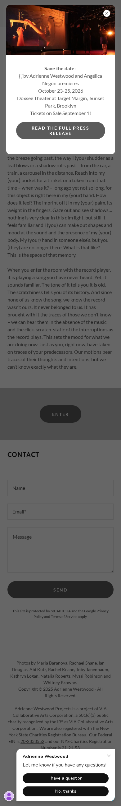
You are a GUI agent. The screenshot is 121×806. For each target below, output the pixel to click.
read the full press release (60, 130)
